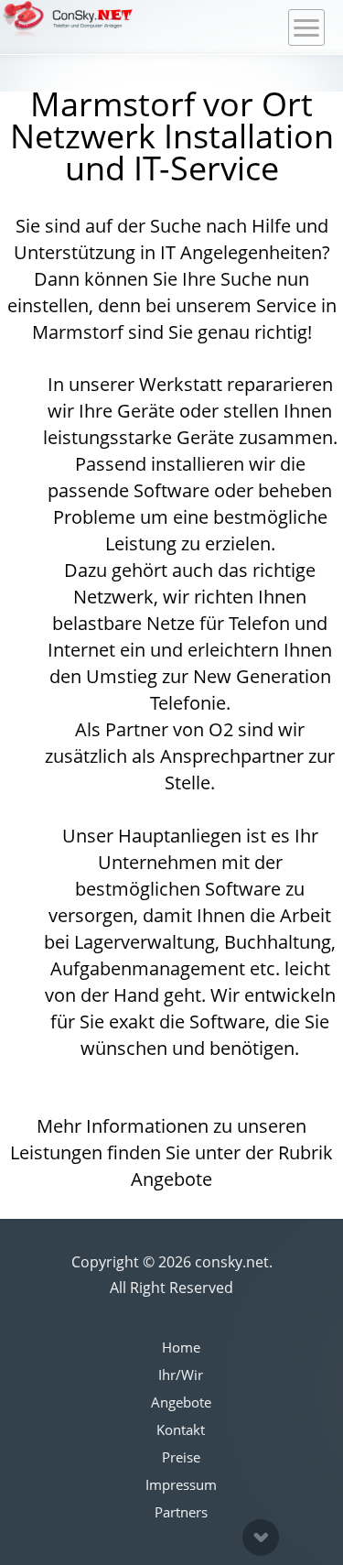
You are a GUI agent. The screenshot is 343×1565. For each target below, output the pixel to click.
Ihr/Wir (180, 1374)
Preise (181, 1457)
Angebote (181, 1402)
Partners (181, 1512)
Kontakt (180, 1429)
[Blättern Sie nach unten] (260, 1537)
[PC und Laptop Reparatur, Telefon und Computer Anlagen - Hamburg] (68, 19)
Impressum (181, 1484)
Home (181, 1347)
